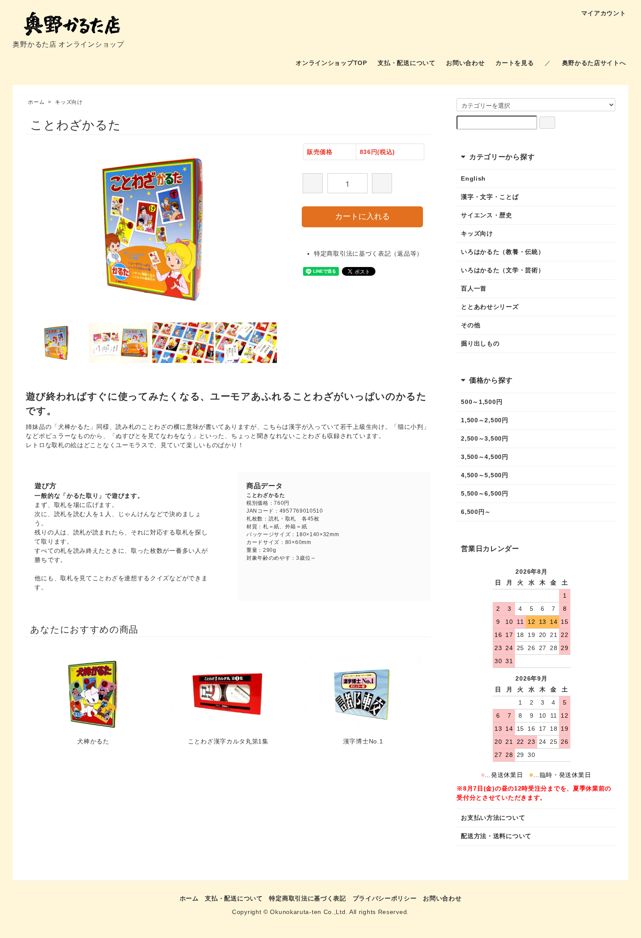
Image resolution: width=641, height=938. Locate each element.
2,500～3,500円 (484, 438)
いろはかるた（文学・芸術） (502, 270)
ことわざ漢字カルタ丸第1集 (228, 741)
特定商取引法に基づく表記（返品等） (368, 253)
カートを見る (514, 62)
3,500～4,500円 (484, 456)
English (473, 178)
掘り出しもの (480, 343)
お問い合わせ (465, 62)
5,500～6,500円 (484, 493)
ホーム (36, 102)
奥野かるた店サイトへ (594, 62)
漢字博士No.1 (363, 741)
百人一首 (474, 288)
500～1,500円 (481, 401)
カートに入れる (362, 216)
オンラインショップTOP (331, 62)
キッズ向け (69, 102)
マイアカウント (603, 13)
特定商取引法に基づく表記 (307, 898)
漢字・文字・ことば (489, 196)
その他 (470, 325)
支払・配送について (406, 62)
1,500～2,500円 (484, 420)
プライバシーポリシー (385, 898)
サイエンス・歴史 (486, 215)
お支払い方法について (493, 817)
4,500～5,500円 (484, 475)
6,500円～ (476, 511)
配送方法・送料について (496, 835)
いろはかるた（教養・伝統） (502, 251)
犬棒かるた (93, 741)
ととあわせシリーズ (489, 306)
